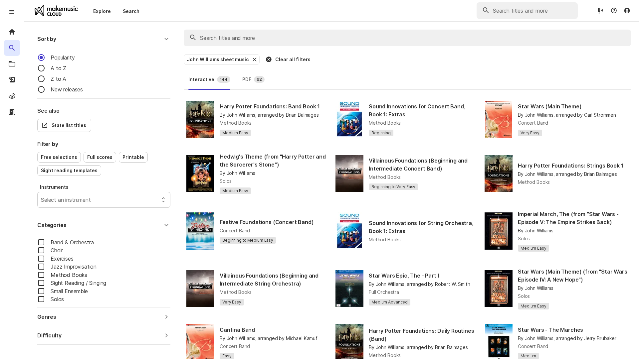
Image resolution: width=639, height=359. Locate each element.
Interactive (208, 79)
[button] (104, 39)
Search (131, 11)
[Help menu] (613, 10)
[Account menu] (627, 10)
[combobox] (42, 200)
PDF (252, 79)
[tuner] (600, 10)
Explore (102, 11)
